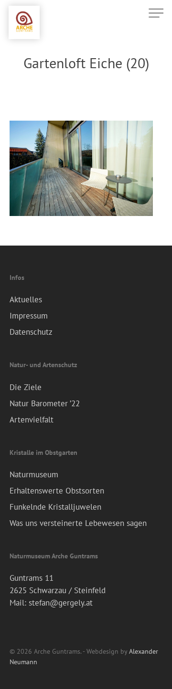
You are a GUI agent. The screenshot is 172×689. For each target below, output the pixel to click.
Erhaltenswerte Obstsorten (57, 490)
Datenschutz (31, 332)
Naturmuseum (34, 474)
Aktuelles (26, 299)
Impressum (29, 315)
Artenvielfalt (32, 419)
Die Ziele (26, 387)
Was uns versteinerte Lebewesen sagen (78, 523)
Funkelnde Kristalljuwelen (55, 507)
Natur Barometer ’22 (45, 403)
